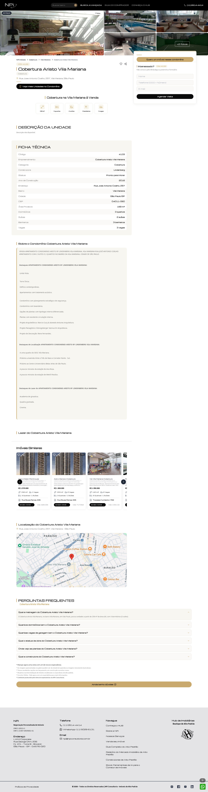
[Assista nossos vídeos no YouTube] (185, 786)
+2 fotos (182, 44)
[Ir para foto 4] (68, 473)
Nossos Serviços (115, 736)
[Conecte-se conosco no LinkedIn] (192, 786)
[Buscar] (75, 5)
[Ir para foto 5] (34, 473)
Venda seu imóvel (115, 741)
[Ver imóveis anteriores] (19, 481)
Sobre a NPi (112, 731)
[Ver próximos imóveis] (123, 481)
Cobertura (33, 60)
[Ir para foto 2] (30, 473)
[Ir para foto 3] (31, 473)
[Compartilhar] (125, 64)
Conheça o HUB (114, 725)
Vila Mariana (45, 60)
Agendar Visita (165, 96)
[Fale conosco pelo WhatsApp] (203, 787)
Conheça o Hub (141, 5)
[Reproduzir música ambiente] (203, 780)
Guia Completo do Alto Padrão (122, 747)
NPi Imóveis (21, 60)
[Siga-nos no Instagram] (171, 786)
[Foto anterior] (19, 464)
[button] (52, 32)
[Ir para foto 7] (36, 473)
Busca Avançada (91, 5)
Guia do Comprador (117, 5)
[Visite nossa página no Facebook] (178, 786)
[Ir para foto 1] (29, 473)
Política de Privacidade (27, 787)
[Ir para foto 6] (35, 473)
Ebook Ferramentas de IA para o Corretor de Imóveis (123, 766)
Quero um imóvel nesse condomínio (165, 59)
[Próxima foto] (47, 464)
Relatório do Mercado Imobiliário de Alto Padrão (126, 753)
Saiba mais (27, 505)
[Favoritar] (121, 64)
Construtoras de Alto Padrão (121, 760)
